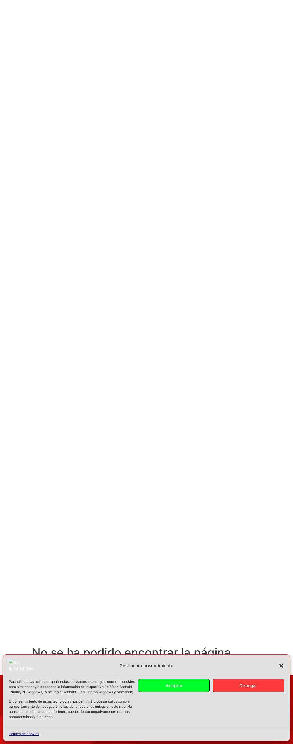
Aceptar (174, 685)
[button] (281, 666)
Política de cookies (24, 734)
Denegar (248, 685)
